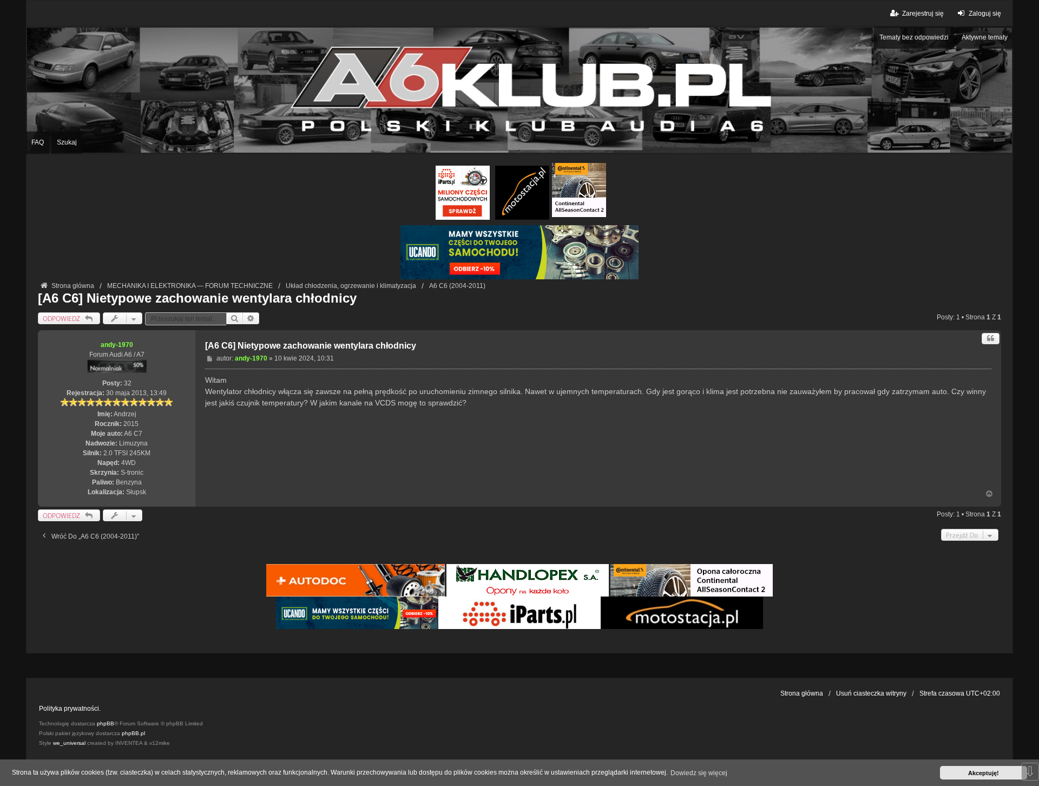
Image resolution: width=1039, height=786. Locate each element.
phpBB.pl (133, 733)
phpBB (105, 723)
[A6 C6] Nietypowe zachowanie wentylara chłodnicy (197, 298)
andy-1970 (117, 345)
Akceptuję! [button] (983, 773)
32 (127, 383)
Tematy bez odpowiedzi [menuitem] (914, 37)
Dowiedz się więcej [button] (698, 773)
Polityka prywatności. (70, 708)
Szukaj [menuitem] (67, 142)
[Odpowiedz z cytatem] (990, 338)
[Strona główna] (519, 90)
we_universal (69, 743)
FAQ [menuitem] (37, 142)
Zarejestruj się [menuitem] (923, 13)
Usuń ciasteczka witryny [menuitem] (871, 693)
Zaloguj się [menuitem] (985, 13)
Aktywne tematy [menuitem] (985, 37)
